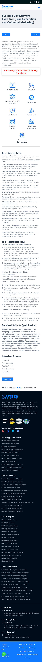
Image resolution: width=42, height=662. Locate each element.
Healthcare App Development (11, 458)
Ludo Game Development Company (13, 570)
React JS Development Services (12, 508)
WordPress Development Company (13, 485)
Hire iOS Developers (8, 523)
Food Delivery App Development (12, 464)
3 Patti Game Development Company (14, 587)
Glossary (32, 648)
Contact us (23, 648)
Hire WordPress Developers (10, 546)
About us (32, 645)
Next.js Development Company (12, 467)
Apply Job (7, 379)
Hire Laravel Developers (9, 532)
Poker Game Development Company (14, 576)
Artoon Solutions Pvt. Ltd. (6, 647)
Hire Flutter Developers (9, 540)
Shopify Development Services (11, 505)
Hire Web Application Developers (12, 552)
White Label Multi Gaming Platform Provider (16, 599)
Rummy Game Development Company (15, 573)
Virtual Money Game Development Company (16, 590)
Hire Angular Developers (9, 529)
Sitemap (27, 658)
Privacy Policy (21, 655)
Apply (36, 34)
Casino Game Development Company (14, 579)
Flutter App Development (10, 453)
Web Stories (23, 645)
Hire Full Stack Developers (10, 535)
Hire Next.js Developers (9, 558)
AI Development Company (10, 470)
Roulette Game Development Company (15, 582)
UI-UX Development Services (11, 499)
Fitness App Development (10, 455)
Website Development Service (11, 479)
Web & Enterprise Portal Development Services (17, 502)
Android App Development (10, 444)
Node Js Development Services (12, 511)
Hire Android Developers (9, 520)
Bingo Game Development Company (14, 584)
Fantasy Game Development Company (15, 596)
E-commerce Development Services (14, 491)
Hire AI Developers (7, 561)
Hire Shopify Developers (9, 543)
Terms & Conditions (27, 651)
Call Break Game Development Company (15, 593)
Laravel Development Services (11, 497)
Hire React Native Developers (11, 555)
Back (6, 34)
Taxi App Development (9, 461)
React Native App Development (12, 450)
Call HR (18, 388)
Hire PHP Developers (8, 538)
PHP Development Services (10, 488)
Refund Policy (33, 655)
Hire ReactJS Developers (9, 549)
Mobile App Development (10, 441)
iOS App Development (9, 447)
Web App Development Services (12, 482)
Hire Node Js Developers (9, 526)
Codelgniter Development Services (13, 494)
